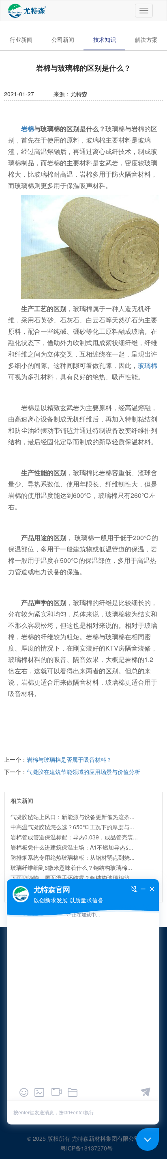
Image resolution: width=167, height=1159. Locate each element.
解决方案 (146, 39)
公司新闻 (62, 39)
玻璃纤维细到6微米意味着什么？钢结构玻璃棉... (71, 867)
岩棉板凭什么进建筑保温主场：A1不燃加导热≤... (72, 847)
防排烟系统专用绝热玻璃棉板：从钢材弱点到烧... (73, 857)
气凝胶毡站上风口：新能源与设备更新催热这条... (73, 817)
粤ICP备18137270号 (86, 1148)
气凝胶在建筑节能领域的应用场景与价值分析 (83, 772)
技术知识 (104, 39)
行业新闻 (21, 39)
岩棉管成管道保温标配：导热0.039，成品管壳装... (74, 837)
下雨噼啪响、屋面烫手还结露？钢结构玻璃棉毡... (73, 878)
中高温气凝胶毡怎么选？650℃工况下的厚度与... (72, 827)
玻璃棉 (147, 365)
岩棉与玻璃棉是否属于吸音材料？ (69, 759)
